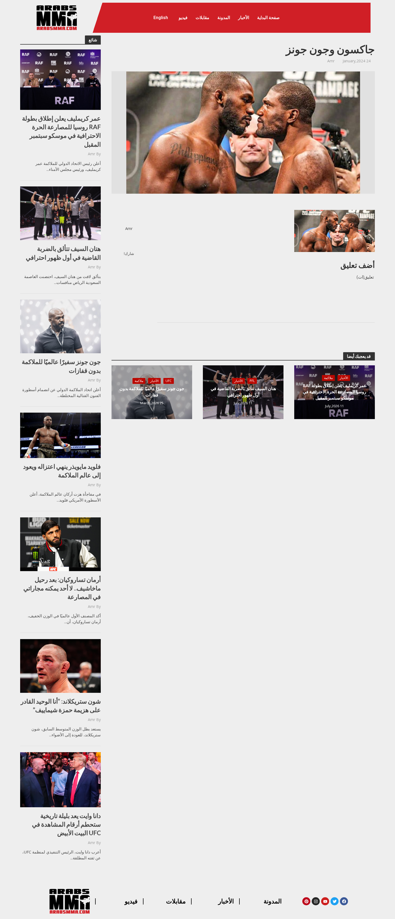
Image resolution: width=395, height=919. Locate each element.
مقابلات (202, 17)
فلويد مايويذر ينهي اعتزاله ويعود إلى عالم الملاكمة (62, 471)
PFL (252, 381)
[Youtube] (325, 901)
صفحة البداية (268, 17)
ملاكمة (328, 378)
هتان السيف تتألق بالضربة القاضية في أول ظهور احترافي (63, 253)
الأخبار (243, 17)
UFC (169, 381)
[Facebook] (344, 901)
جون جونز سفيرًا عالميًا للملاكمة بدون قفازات (61, 366)
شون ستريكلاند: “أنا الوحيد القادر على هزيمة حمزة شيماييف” (61, 705)
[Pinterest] (306, 901)
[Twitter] (335, 901)
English (160, 17)
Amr (91, 153)
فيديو (183, 17)
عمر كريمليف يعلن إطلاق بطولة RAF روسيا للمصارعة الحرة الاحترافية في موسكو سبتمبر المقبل (61, 131)
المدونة (223, 17)
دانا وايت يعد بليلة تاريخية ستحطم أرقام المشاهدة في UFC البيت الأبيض (66, 824)
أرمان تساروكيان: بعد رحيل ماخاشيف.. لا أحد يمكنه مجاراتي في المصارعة (62, 588)
